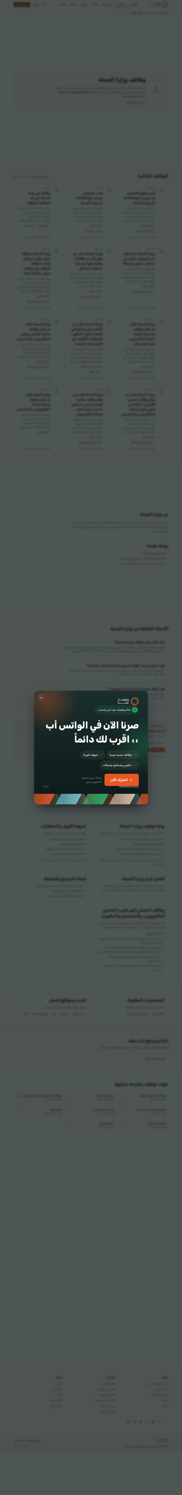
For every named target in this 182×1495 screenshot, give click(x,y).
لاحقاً (46, 786)
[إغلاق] (41, 697)
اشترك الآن (119, 780)
